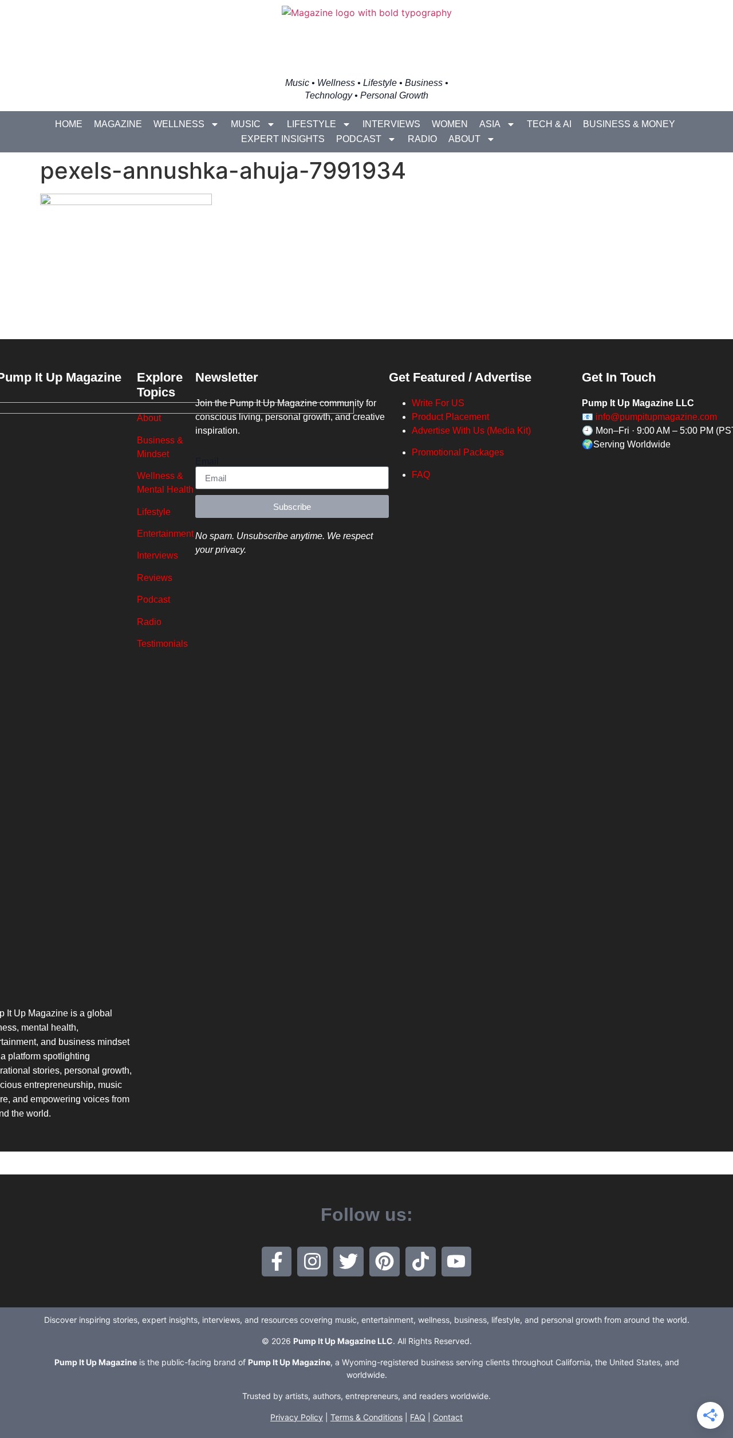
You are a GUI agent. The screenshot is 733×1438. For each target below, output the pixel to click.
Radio (422, 139)
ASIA (490, 124)
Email (207, 461)
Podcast (358, 139)
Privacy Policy (296, 1417)
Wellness (178, 124)
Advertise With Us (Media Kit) (471, 430)
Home (68, 124)
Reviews (154, 578)
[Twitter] (348, 1262)
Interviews (391, 124)
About (464, 139)
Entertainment (165, 534)
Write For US (438, 403)
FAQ (421, 475)
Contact (448, 1417)
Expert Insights (283, 139)
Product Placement (450, 417)
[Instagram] (312, 1262)
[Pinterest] (384, 1262)
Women (450, 124)
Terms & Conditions (366, 1417)
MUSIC (246, 124)
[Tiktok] (420, 1262)
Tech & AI (549, 124)
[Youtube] (457, 1262)
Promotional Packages (458, 452)
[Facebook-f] (277, 1262)
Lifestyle (311, 124)
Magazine (118, 124)
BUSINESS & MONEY (629, 124)
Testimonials (162, 644)
